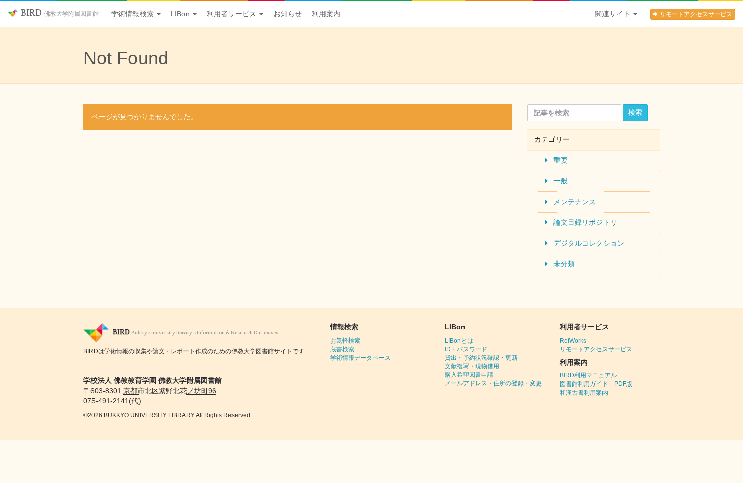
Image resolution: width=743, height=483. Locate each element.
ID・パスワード (466, 349)
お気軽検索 (345, 340)
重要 (560, 160)
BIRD (59, 13)
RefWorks (573, 340)
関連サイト (613, 14)
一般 (560, 181)
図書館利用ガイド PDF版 (596, 384)
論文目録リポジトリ (585, 222)
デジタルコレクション (588, 243)
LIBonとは (459, 340)
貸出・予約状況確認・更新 (481, 357)
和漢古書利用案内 (584, 392)
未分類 (564, 264)
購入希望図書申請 (469, 374)
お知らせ (287, 14)
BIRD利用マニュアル (588, 375)
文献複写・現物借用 (472, 366)
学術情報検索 (133, 14)
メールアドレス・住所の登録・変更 (493, 383)
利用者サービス (232, 14)
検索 (635, 112)
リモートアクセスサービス (695, 14)
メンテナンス (574, 202)
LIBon (181, 14)
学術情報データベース (360, 357)
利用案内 (326, 14)
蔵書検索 (342, 349)
